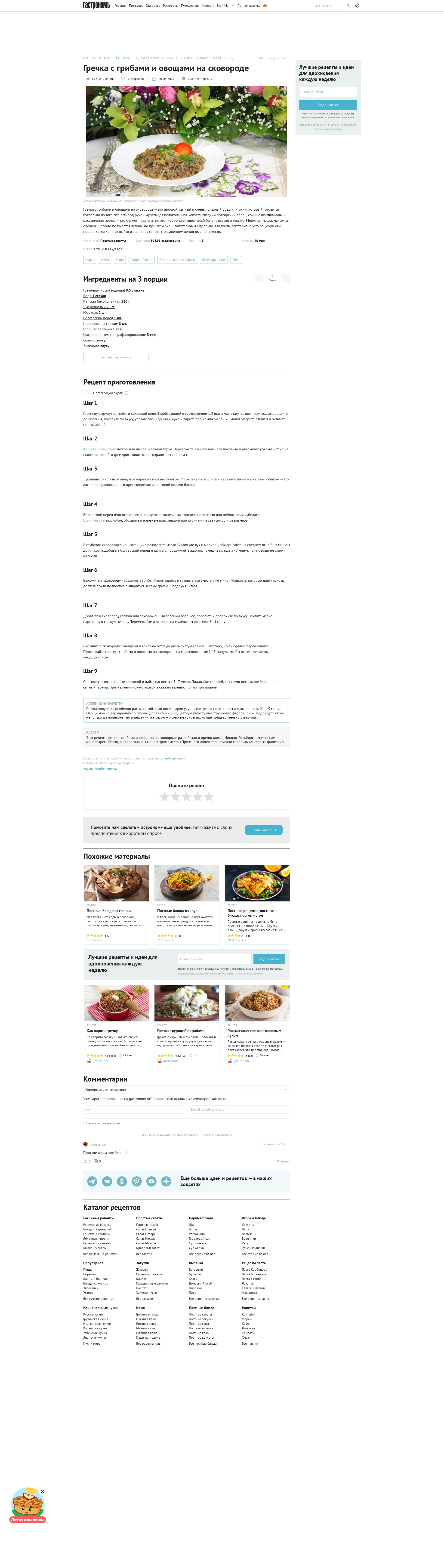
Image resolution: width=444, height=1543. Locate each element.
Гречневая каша (147, 1314)
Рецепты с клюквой (97, 1243)
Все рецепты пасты (255, 1299)
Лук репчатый (99, 306)
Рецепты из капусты (97, 1225)
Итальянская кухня (97, 1324)
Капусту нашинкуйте (99, 449)
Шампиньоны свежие (105, 323)
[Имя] (133, 1109)
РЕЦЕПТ (91, 1025)
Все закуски (144, 1299)
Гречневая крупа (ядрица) (114, 290)
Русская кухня (93, 1314)
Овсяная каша (146, 1319)
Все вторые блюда (255, 1254)
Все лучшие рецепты (98, 1299)
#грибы (99, 768)
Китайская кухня (95, 1328)
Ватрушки (196, 1269)
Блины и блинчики (96, 1279)
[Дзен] (166, 1181)
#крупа (88, 768)
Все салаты (144, 1254)
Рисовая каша (146, 1324)
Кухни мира (92, 1343)
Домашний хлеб (200, 1283)
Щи (191, 1225)
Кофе (246, 1324)
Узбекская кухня (95, 1333)
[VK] (107, 1181)
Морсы (247, 1319)
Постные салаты (200, 1314)
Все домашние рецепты (100, 1254)
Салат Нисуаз (145, 1238)
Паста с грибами (253, 1279)
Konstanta (98, 1144)
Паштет (141, 1288)
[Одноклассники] (122, 1181)
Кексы (193, 1279)
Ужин (120, 260)
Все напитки (250, 1343)
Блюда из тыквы (94, 1248)
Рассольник (197, 1234)
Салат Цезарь (146, 1234)
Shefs (259, 58)
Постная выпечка (201, 1328)
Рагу (245, 1243)
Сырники (89, 1274)
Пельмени (249, 1234)
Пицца (87, 1269)
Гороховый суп (199, 1238)
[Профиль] (358, 6)
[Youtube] (151, 1181)
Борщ (193, 1229)
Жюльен (142, 1269)
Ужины (88, 1293)
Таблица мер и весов (116, 357)
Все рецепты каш (148, 1343)
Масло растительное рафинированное (120, 334)
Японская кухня (94, 1337)
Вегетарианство (214, 260)
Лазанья (248, 1283)
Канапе (141, 1279)
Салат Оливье (146, 1229)
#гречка (111, 768)
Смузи (246, 1337)
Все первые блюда (202, 1254)
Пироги (194, 1293)
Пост (236, 260)
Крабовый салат (148, 1248)
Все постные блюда (203, 1343)
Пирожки (195, 1288)
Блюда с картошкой (97, 1229)
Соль (94, 340)
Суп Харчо (196, 1248)
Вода (94, 295)
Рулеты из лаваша (149, 1274)
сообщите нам (174, 758)
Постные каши (199, 1333)
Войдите (159, 1098)
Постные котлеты (201, 1337)
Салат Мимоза (146, 1243)
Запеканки (91, 1288)
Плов (245, 1229)
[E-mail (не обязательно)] (239, 1109)
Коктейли (249, 1314)
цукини (171, 713)
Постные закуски (201, 1319)
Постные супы (199, 1324)
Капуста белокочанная (106, 301)
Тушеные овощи (253, 1248)
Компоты (248, 1333)
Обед (105, 260)
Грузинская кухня (95, 1319)
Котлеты (248, 1225)
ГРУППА (91, 905)
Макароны (249, 1293)
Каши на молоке (148, 1337)
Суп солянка (198, 1243)
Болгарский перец (102, 318)
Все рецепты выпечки (204, 1299)
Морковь (95, 312)
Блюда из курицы (95, 1283)
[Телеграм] (92, 1181)
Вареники (249, 1238)
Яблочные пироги (96, 1238)
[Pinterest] (137, 1181)
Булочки (195, 1274)
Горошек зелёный (103, 329)
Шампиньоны (94, 520)
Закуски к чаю (146, 1293)
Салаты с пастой (253, 1288)
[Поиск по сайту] (332, 5)
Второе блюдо (141, 260)
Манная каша (145, 1328)
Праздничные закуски (152, 1283)
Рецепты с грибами (97, 1234)
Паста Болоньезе (254, 1274)
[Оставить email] (215, 959)
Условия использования (249, 973)
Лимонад (248, 1328)
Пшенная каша (146, 1333)
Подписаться (269, 959)
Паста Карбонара (254, 1269)
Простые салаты (147, 1225)
